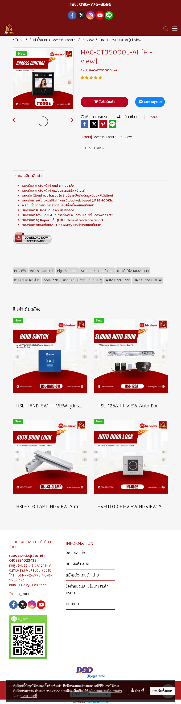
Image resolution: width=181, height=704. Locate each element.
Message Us (153, 101)
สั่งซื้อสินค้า (106, 101)
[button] (164, 28)
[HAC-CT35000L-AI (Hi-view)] (43, 79)
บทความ (72, 603)
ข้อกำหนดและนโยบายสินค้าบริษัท (87, 589)
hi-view (126, 137)
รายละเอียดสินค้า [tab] (28, 175)
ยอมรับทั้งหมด (162, 691)
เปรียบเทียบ (128, 117)
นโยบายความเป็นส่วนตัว (105, 691)
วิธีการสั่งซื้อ (75, 552)
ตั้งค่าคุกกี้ (137, 691)
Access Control (106, 137)
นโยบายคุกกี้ (29, 696)
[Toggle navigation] (175, 29)
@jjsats (23, 594)
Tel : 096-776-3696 (90, 4)
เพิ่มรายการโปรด (96, 117)
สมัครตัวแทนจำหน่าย (82, 575)
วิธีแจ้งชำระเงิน (78, 563)
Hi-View (98, 148)
